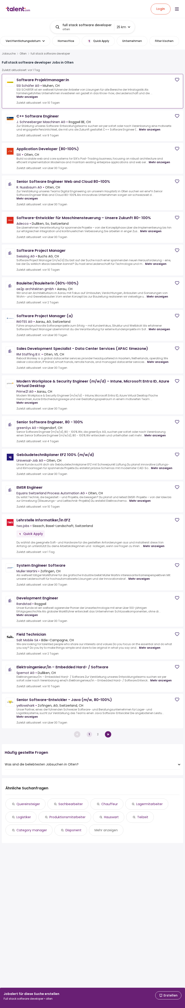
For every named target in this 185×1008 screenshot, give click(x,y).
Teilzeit (142, 817)
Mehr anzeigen (27, 97)
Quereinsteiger (28, 804)
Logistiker (23, 817)
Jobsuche (9, 53)
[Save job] (177, 80)
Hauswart (111, 817)
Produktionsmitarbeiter (67, 817)
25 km (121, 27)
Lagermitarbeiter (149, 804)
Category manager (31, 830)
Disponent (73, 830)
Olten (23, 53)
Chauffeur (109, 804)
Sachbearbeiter (70, 804)
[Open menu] (177, 9)
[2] (108, 734)
